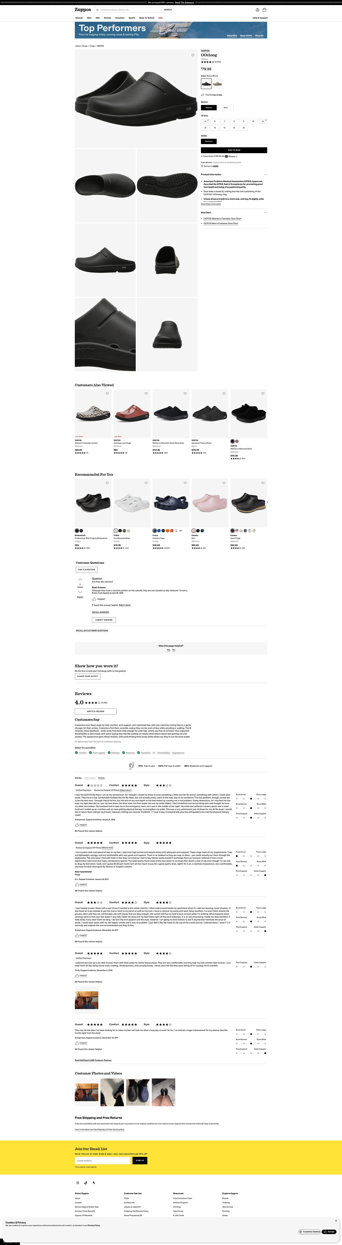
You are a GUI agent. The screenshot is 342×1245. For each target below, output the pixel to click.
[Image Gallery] (86, 1000)
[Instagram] (78, 1183)
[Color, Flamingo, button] (237, 531)
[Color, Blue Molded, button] (202, 531)
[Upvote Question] (80, 579)
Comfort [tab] (83, 752)
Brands (107, 18)
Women (79, 18)
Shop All (259, 35)
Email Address (84, 1160)
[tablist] (135, 752)
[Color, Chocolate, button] (237, 441)
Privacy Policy (94, 1225)
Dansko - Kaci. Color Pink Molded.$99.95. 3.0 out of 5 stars (210, 514)
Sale (160, 18)
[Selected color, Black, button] (232, 441)
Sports (132, 18)
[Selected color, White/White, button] (116, 531)
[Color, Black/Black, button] (120, 531)
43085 (215, 166)
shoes (84, 46)
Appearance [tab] (178, 752)
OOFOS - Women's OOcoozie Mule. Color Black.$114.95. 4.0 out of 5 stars (248, 424)
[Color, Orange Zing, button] (167, 531)
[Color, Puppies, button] (250, 531)
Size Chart (206, 212)
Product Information (211, 174)
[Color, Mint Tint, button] (176, 531)
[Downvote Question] (80, 592)
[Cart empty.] (264, 10)
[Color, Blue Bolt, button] (159, 531)
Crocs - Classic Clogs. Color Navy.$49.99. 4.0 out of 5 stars (171, 514)
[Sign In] (257, 10)
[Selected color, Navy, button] (155, 531)
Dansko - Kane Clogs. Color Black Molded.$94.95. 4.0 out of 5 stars (248, 514)
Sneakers (119, 18)
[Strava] (94, 1183)
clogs (92, 46)
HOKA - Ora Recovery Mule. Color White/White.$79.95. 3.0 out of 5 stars (132, 514)
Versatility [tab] (145, 752)
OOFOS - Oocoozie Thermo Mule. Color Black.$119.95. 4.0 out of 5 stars (210, 421)
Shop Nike (232, 35)
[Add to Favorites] (107, 393)
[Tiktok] (86, 1183)
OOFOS (100, 46)
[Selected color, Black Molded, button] (232, 531)
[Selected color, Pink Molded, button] (194, 531)
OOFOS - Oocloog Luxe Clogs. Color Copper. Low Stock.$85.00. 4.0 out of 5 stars (132, 421)
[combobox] (130, 10)
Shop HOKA (246, 35)
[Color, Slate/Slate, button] (124, 531)
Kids (98, 18)
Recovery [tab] (130, 752)
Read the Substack (184, 2)
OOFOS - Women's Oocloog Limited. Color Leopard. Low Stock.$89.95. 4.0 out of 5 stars (93, 421)
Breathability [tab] (164, 752)
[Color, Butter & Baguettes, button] (254, 531)
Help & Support (260, 18)
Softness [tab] (115, 752)
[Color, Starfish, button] (172, 531)
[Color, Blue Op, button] (81, 531)
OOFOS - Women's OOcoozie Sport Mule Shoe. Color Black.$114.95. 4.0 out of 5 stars (171, 421)
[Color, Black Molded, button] (198, 531)
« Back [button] (78, 46)
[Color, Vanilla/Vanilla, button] (129, 531)
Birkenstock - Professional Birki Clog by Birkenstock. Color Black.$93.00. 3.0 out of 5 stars (93, 514)
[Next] (267, 502)
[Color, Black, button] (163, 531)
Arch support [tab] (99, 752)
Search (168, 10)
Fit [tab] (154, 752)
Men (89, 18)
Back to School (146, 18)
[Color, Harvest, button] (241, 531)
